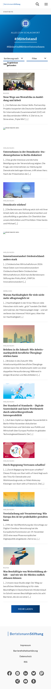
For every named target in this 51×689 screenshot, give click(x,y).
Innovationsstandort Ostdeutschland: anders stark (23, 258)
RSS (25, 661)
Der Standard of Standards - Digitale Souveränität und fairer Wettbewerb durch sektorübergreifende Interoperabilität (23, 410)
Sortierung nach (11, 58)
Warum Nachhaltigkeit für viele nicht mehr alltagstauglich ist (23, 296)
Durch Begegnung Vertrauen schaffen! (24, 465)
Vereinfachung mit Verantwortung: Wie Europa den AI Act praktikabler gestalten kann (25, 516)
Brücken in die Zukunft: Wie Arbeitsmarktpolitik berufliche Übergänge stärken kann (23, 352)
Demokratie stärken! (14, 204)
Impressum (25, 645)
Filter (34, 58)
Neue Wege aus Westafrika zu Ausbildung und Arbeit (23, 99)
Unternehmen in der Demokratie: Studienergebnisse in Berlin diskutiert (24, 153)
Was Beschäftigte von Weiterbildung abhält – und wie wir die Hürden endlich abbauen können (25, 574)
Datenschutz (26, 656)
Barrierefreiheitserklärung (25, 650)
